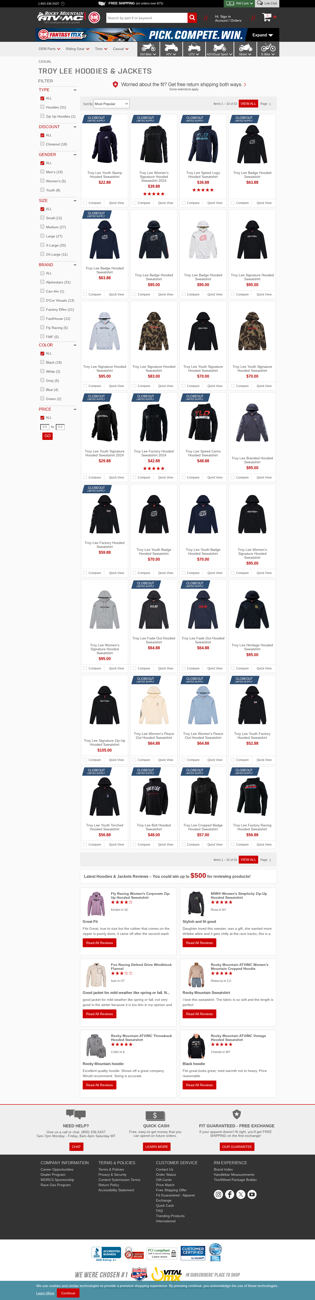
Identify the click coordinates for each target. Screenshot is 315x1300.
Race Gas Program (56, 1185)
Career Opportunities (57, 1169)
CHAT (76, 1147)
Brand (46, 265)
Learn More (45, 1293)
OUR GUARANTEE (237, 1147)
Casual (45, 61)
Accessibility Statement (116, 1190)
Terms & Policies (111, 1169)
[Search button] (192, 18)
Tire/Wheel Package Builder (235, 1180)
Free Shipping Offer (171, 1190)
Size (43, 201)
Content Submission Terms (119, 1180)
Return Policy (108, 1185)
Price (45, 409)
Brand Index (223, 1169)
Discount (49, 127)
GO (47, 436)
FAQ (159, 1211)
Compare (95, 203)
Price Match (165, 1185)
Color (46, 345)
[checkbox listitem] (46, 98)
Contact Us (164, 1169)
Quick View (116, 203)
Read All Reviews (99, 943)
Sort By (88, 104)
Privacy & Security (112, 1174)
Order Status (166, 1174)
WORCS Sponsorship (57, 1180)
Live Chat (270, 3)
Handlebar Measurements (234, 1174)
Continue (68, 1293)
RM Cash (242, 3)
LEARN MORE (156, 1147)
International (165, 1221)
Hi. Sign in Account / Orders (228, 18)
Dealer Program (53, 1174)
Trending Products (170, 1216)
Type (44, 90)
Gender (47, 155)
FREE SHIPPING (136, 3)
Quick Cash (165, 1205)
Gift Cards (164, 1180)
